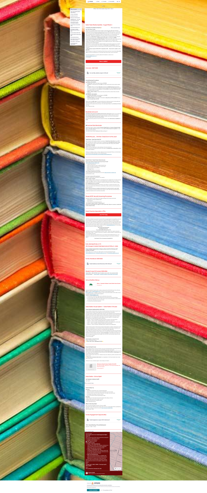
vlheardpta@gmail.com (111, 225)
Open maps (118, 468)
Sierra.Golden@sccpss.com (91, 253)
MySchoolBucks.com (96, 291)
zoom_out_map (120, 28)
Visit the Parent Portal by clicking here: (92, 162)
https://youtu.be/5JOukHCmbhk (107, 407)
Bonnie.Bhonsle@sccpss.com (113, 253)
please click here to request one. (110, 172)
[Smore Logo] (90, 1)
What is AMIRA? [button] (103, 61)
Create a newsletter (93, 490)
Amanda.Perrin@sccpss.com (101, 253)
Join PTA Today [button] (104, 214)
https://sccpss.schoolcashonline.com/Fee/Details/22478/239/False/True (99, 154)
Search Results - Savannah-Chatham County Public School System (106, 274)
